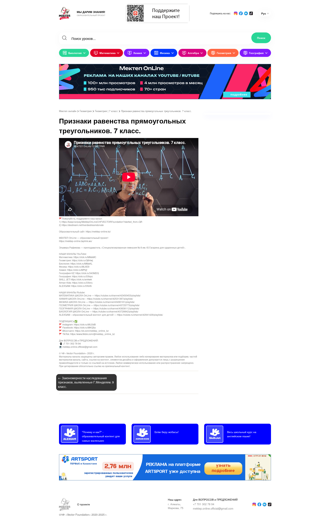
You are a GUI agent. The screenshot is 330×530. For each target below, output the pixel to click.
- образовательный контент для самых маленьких (101, 436)
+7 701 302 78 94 (203, 504)
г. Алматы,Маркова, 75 (175, 506)
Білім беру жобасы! (166, 432)
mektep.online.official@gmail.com (213, 508)
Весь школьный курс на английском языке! (241, 434)
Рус (263, 13)
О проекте (83, 504)
